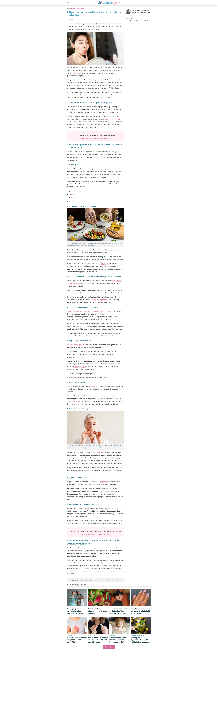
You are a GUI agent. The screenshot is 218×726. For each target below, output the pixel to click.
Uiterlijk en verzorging (78, 8)
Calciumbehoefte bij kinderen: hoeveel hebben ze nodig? (117, 640)
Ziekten (111, 607)
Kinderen (112, 635)
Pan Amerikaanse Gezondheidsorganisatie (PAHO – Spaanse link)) (92, 311)
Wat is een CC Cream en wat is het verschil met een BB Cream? (98, 640)
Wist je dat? (92, 635)
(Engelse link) (103, 263)
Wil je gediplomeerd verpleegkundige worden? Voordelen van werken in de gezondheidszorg (77, 611)
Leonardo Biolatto (144, 12)
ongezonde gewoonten (111, 119)
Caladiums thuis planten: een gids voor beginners (97, 611)
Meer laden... (109, 647)
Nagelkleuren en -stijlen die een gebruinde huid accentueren (140, 611)
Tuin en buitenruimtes (95, 607)
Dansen (71, 194)
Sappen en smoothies (137, 635)
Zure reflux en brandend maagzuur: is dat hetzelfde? (77, 640)
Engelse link (76, 401)
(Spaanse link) (110, 336)
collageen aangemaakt (99, 300)
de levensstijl (74, 73)
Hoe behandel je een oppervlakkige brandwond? (96, 138)
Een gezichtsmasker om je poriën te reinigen (96, 534)
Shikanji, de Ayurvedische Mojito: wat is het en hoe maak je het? (140, 640)
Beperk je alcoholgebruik (75, 345)
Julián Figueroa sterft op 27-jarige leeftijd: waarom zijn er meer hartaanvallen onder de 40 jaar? (119, 611)
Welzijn (69, 8)
